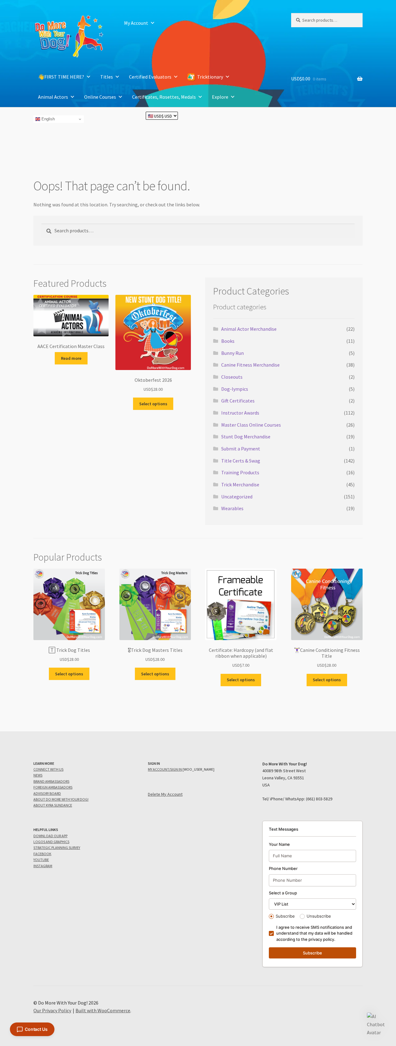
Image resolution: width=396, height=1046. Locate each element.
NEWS (37, 775)
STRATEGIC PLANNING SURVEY (56, 847)
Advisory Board (47, 793)
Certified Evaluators (150, 77)
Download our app (50, 835)
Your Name (279, 844)
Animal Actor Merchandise (249, 329)
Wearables (232, 508)
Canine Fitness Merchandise (250, 365)
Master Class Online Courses (251, 425)
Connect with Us (48, 769)
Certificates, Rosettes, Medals (164, 97)
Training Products (240, 472)
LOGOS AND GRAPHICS (51, 841)
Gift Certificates (238, 401)
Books (228, 341)
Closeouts (232, 377)
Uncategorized (236, 496)
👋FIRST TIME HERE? (61, 77)
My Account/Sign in (165, 769)
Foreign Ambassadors (52, 787)
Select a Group (283, 892)
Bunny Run (232, 353)
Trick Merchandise (240, 484)
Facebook (42, 853)
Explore (220, 97)
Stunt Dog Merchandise (245, 436)
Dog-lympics (234, 389)
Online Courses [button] (100, 97)
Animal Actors (53, 97)
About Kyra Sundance (52, 805)
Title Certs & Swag (240, 461)
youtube (41, 859)
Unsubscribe (319, 916)
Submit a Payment (240, 449)
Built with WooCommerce (102, 1010)
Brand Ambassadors (51, 781)
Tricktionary (210, 77)
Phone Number (283, 868)
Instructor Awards (240, 413)
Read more (71, 358)
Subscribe (285, 916)
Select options (153, 404)
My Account (136, 23)
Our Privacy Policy (52, 1010)
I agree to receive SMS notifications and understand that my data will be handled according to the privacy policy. (314, 933)
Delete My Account (165, 794)
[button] (377, 1025)
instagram (42, 865)
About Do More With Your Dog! (60, 799)
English (47, 119)
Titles (106, 77)
